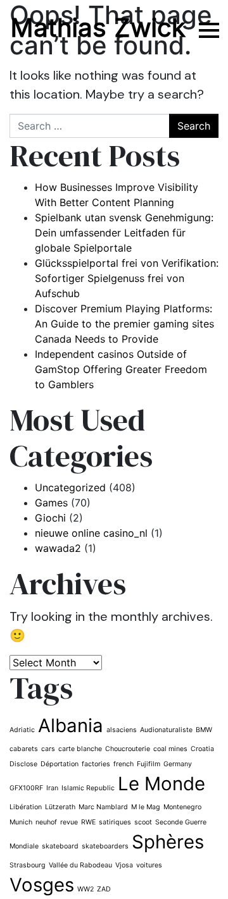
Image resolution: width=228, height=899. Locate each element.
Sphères (168, 842)
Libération (26, 807)
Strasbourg (28, 865)
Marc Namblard (103, 807)
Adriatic (22, 730)
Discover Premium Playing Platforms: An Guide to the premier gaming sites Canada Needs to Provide (124, 323)
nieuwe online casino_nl (91, 533)
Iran (52, 788)
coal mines (170, 749)
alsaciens (121, 730)
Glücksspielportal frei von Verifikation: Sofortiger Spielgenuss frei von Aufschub (126, 278)
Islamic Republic (88, 788)
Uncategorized (70, 487)
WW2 (85, 889)
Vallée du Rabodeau (80, 865)
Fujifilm (148, 764)
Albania (70, 725)
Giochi (50, 517)
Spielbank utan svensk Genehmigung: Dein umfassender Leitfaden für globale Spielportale (124, 232)
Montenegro (182, 807)
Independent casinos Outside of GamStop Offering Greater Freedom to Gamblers (121, 369)
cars (48, 749)
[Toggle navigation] (208, 30)
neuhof (46, 822)
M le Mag (145, 807)
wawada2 (58, 548)
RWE (88, 822)
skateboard (60, 846)
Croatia (202, 749)
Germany (177, 764)
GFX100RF (26, 788)
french (123, 764)
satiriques (115, 822)
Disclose (23, 764)
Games (51, 502)
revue (69, 822)
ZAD (104, 889)
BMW (204, 730)
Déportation (60, 764)
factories (96, 764)
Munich (21, 822)
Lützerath (60, 807)
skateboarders (105, 846)
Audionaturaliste (166, 730)
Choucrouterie (127, 749)
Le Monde (161, 784)
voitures (149, 865)
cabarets (24, 749)
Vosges (42, 885)
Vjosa (124, 865)
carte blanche (80, 749)
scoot (143, 822)
